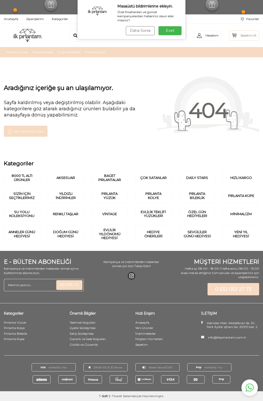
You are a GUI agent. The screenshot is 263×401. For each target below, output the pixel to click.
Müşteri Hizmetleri (149, 339)
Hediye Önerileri (153, 234)
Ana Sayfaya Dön (28, 131)
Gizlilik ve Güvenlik (84, 345)
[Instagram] (131, 276)
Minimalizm (241, 214)
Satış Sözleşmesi (82, 333)
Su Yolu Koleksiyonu (21, 214)
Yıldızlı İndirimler (66, 196)
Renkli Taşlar (65, 214)
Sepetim (141, 345)
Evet (170, 30)
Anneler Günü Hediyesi (21, 234)
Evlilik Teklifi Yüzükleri (153, 214)
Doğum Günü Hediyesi (65, 234)
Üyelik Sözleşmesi (83, 328)
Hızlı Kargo (241, 178)
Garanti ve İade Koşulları (88, 339)
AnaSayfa (11, 19)
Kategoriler (60, 19)
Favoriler (252, 19)
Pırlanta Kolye (42, 52)
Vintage (109, 214)
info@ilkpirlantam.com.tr (227, 337)
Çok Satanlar (153, 178)
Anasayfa (142, 322)
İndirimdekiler (145, 333)
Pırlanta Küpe (95, 52)
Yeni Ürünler (144, 328)
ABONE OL (69, 284)
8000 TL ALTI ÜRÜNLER (22, 178)
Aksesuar (66, 178)
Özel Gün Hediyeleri (197, 214)
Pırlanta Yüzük (17, 52)
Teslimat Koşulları (83, 322)
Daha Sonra (140, 30)
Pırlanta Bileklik (69, 52)
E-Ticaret (115, 396)
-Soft (104, 396)
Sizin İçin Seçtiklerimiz (22, 196)
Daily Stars (197, 178)
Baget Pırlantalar (109, 178)
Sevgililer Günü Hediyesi (197, 234)
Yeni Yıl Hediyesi (241, 234)
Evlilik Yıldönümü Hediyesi (109, 234)
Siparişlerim (35, 19)
